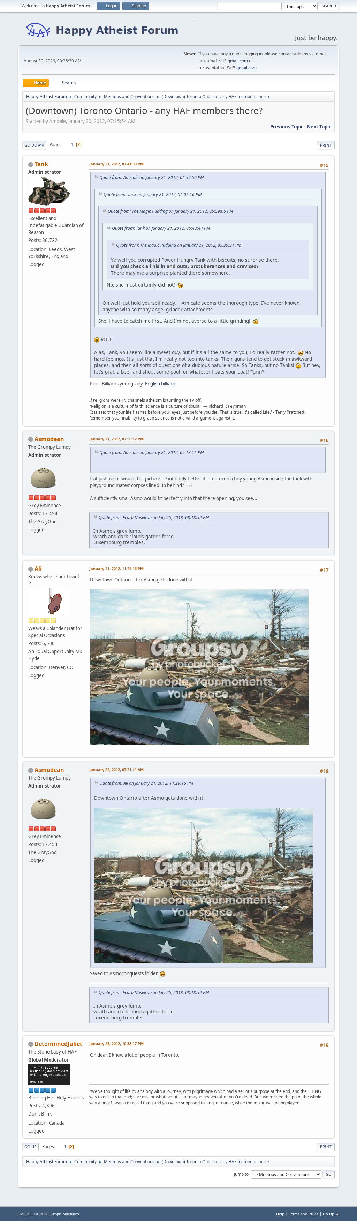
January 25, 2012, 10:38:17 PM (116, 1043)
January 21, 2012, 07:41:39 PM (116, 163)
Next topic (319, 127)
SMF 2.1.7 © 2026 (33, 1214)
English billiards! (162, 384)
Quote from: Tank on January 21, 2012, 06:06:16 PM (153, 194)
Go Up (30, 1146)
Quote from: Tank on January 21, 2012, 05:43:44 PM (161, 228)
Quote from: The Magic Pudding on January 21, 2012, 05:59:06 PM (170, 211)
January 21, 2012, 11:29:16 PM (116, 568)
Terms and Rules (303, 1213)
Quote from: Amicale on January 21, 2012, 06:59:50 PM (151, 177)
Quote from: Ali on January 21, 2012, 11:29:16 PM (146, 783)
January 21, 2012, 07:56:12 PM (116, 438)
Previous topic (286, 127)
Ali (38, 568)
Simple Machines (65, 1214)
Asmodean (49, 439)
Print (326, 145)
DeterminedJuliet (58, 1044)
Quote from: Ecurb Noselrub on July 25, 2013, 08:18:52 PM (154, 518)
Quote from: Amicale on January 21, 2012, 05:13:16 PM (151, 452)
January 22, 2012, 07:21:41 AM (116, 769)
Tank (41, 164)
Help (280, 1213)
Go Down (34, 145)
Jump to (241, 1174)
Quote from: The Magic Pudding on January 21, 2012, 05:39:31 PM (178, 245)
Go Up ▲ (331, 1213)
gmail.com (238, 61)
